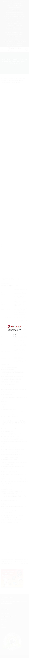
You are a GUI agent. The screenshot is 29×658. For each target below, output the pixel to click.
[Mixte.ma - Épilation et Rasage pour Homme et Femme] (14, 326)
